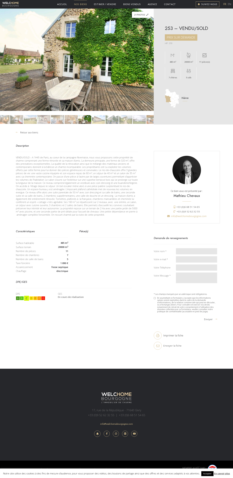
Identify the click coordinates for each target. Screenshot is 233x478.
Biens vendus (132, 4)
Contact (170, 4)
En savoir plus (222, 473)
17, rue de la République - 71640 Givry (116, 410)
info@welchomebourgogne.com (188, 216)
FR (224, 4)
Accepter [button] (207, 473)
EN (229, 4)
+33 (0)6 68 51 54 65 (188, 207)
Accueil (62, 4)
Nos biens (80, 4)
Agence (152, 4)
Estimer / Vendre (105, 4)
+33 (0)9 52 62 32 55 (188, 211)
